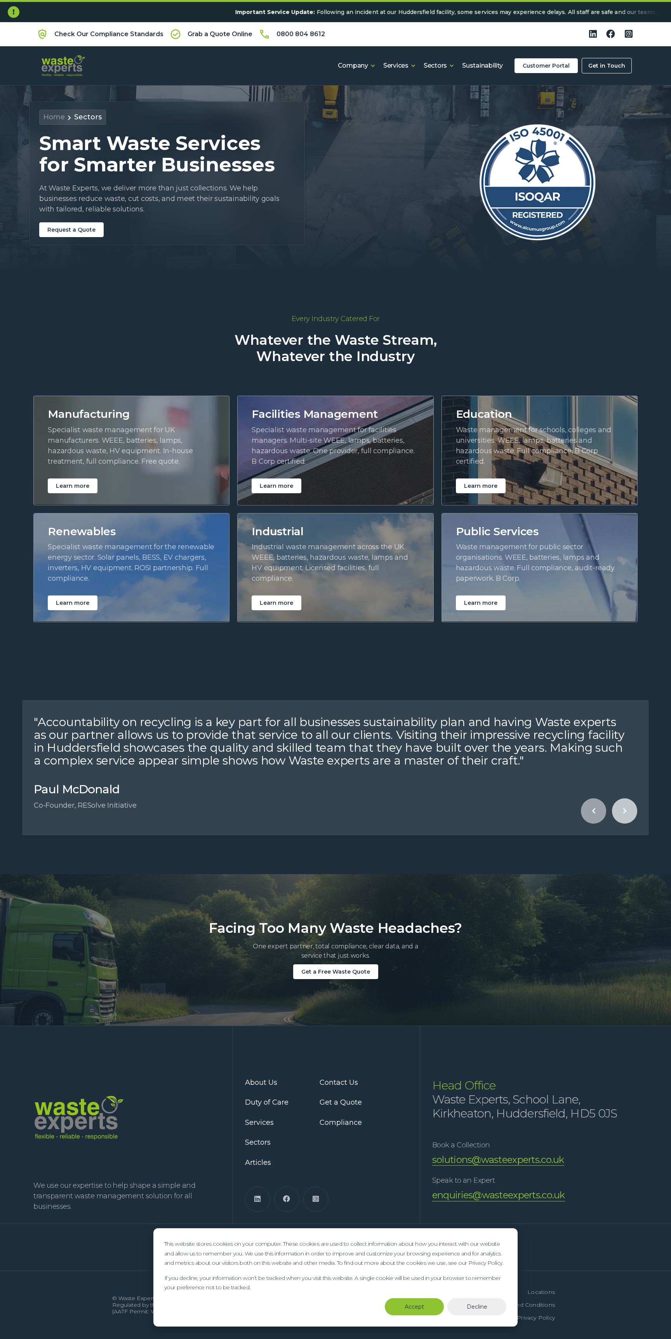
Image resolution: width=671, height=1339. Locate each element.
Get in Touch (606, 65)
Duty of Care (267, 1102)
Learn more (72, 485)
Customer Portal (546, 65)
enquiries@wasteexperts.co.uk (498, 1195)
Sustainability (482, 65)
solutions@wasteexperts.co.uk (498, 1159)
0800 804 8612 (300, 34)
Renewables (82, 531)
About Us (261, 1083)
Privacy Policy (536, 1318)
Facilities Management (315, 414)
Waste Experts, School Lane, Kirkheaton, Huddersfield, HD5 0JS (524, 1100)
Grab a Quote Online (220, 34)
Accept (414, 1306)
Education (484, 414)
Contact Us (339, 1083)
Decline (477, 1306)
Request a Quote (71, 229)
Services (259, 1123)
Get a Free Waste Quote (335, 971)
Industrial (278, 531)
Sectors (88, 117)
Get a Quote (341, 1102)
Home (54, 117)
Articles (258, 1163)
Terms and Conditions (525, 1305)
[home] (61, 65)
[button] (356, 65)
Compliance (341, 1123)
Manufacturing (89, 414)
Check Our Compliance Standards (108, 34)
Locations (541, 1292)
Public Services (497, 531)
